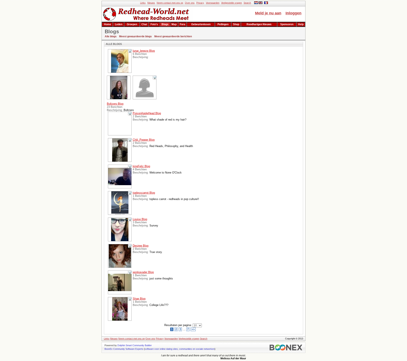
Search (247, 2)
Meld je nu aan (268, 13)
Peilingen (223, 24)
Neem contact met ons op (170, 2)
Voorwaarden (212, 2)
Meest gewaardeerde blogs (135, 36)
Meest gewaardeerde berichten (173, 36)
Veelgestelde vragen (231, 2)
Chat (144, 24)
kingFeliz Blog (141, 166)
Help (301, 24)
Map (174, 24)
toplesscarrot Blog (144, 192)
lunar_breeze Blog (144, 50)
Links (143, 2)
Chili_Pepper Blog (144, 139)
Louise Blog (140, 219)
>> (193, 329)
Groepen (132, 24)
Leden (118, 24)
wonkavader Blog (143, 272)
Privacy (200, 2)
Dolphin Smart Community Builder (134, 345)
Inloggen (293, 13)
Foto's (154, 24)
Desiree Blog (140, 245)
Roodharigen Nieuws (259, 24)
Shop (236, 24)
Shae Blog (139, 298)
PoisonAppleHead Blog (147, 113)
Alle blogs (111, 36)
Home (107, 24)
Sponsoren (286, 24)
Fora (182, 24)
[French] (266, 3)
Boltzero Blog (115, 103)
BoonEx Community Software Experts (124, 349)
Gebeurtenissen (200, 24)
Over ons (190, 2)
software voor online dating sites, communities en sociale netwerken (180, 349)
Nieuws (151, 2)
